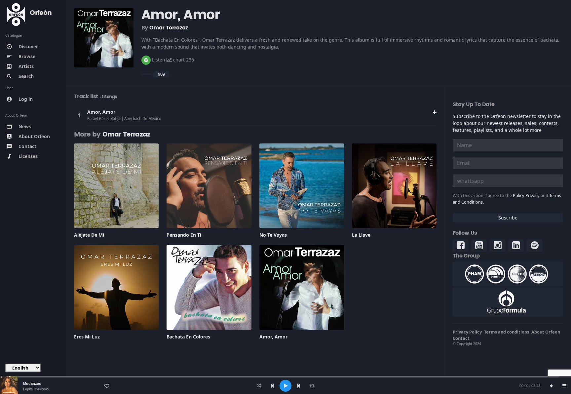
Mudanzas (32, 383)
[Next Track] (298, 385)
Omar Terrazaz (168, 27)
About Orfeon (545, 332)
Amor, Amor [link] (101, 112)
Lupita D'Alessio (36, 389)
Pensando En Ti (184, 235)
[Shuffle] (259, 385)
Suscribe (507, 218)
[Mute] (551, 385)
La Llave (361, 235)
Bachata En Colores (188, 337)
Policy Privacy (526, 195)
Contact (461, 338)
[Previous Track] (272, 385)
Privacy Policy (467, 332)
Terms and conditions (506, 332)
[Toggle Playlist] (564, 385)
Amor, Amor (273, 337)
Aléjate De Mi (89, 235)
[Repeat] (312, 385)
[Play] (285, 386)
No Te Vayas (273, 235)
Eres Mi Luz (87, 337)
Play (79, 115)
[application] (285, 385)
